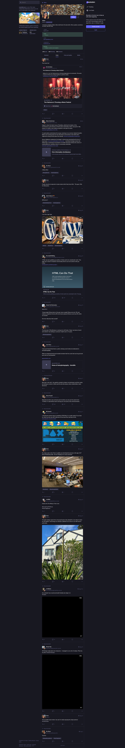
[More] (82, 114)
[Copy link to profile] (78, 17)
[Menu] (81, 17)
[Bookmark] (72, 114)
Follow (73, 17)
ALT (60, 242)
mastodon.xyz (49, 22)
